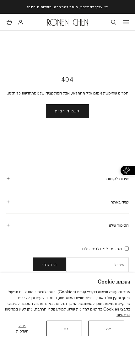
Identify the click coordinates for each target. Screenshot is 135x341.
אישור (106, 328)
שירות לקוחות (117, 178)
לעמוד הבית (67, 110)
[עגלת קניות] (9, 22)
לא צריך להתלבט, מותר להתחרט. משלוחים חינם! (67, 6)
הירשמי (49, 264)
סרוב (64, 328)
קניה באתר (120, 202)
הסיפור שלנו (119, 225)
